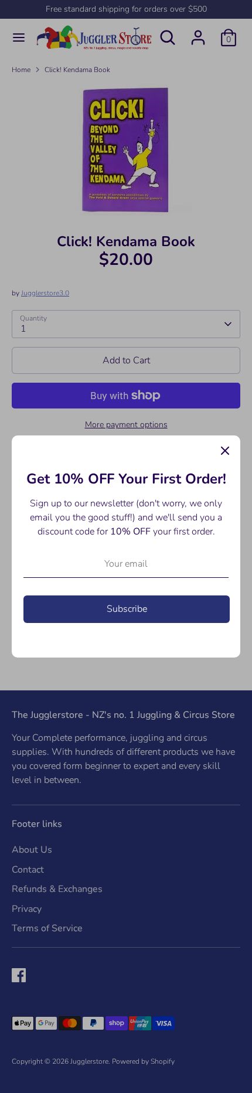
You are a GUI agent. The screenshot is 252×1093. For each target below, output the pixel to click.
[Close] (225, 451)
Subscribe (127, 608)
